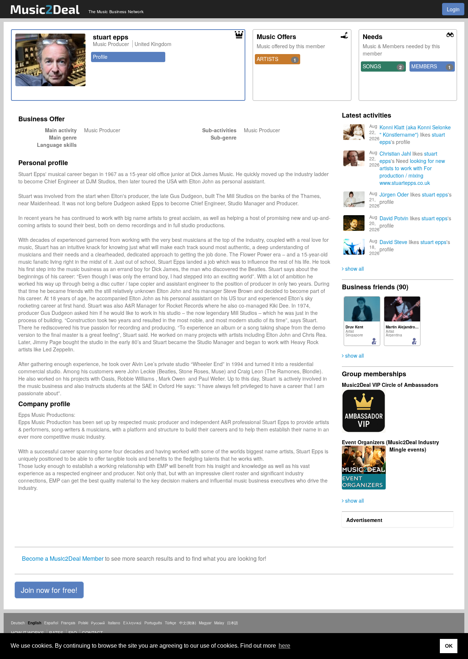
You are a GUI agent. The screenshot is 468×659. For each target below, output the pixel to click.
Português (153, 622)
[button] (49, 590)
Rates (56, 632)
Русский (98, 622)
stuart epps (435, 194)
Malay (219, 622)
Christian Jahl (395, 153)
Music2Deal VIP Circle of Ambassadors (390, 384)
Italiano (114, 622)
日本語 (232, 622)
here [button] (284, 646)
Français (68, 622)
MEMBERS (431, 66)
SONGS (382, 66)
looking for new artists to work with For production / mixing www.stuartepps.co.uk (412, 171)
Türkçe (170, 622)
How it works (27, 632)
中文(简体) (187, 622)
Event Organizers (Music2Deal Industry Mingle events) (390, 445)
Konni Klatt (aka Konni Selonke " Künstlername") (415, 130)
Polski (83, 622)
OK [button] (449, 646)
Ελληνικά (132, 622)
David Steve (393, 241)
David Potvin (394, 218)
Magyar (205, 622)
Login (453, 9)
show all (354, 268)
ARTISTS (276, 59)
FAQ (72, 632)
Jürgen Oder (394, 194)
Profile (100, 56)
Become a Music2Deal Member (62, 558)
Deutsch (18, 622)
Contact (92, 632)
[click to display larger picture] (50, 60)
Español (51, 622)
